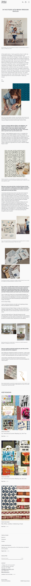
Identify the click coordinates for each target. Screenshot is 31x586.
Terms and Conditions (5, 581)
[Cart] (25, 2)
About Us (3, 537)
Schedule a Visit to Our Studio (6, 574)
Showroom (3, 539)
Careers (3, 541)
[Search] (23, 2)
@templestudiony (5, 572)
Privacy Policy (4, 579)
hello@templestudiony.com (7, 569)
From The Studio (5, 431)
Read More (3, 436)
